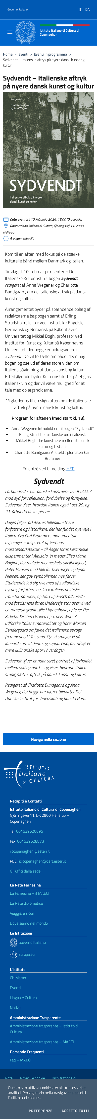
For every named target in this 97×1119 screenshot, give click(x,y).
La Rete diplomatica (26, 903)
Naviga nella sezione (48, 739)
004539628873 (30, 841)
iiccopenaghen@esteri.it (30, 851)
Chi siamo (18, 978)
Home (8, 54)
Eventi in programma (50, 54)
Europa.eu (26, 954)
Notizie (15, 1008)
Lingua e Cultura (23, 998)
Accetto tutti (75, 1111)
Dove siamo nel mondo (29, 923)
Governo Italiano (17, 9)
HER (70, 468)
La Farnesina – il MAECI (29, 893)
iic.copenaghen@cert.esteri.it (42, 861)
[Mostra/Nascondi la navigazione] (10, 32)
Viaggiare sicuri (22, 913)
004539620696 (29, 831)
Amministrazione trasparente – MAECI (42, 1042)
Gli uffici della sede (25, 871)
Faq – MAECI (20, 1060)
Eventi (23, 54)
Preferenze (41, 1111)
